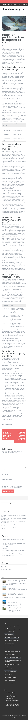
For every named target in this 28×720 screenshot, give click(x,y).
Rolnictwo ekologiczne (14, 9)
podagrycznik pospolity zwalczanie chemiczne (13, 661)
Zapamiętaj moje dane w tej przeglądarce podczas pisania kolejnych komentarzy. (12, 487)
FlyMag (22, 715)
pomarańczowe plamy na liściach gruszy (12, 665)
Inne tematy (5, 566)
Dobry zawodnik (9, 698)
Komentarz (5, 454)
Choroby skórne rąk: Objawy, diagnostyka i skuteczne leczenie (15, 5)
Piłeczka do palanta (10, 692)
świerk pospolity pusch (10, 683)
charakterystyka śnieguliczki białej (12, 626)
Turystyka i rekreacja (7, 424)
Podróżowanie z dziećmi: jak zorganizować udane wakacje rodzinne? (12, 706)
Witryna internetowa (7, 479)
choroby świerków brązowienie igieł (13, 628)
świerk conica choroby (10, 680)
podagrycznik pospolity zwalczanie (13, 657)
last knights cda (8, 648)
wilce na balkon (8, 674)
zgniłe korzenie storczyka (10, 677)
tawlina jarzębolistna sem (10, 671)
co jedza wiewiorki (9, 634)
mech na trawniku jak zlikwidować (12, 651)
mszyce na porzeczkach (10, 654)
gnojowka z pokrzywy (10, 643)
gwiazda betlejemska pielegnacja (12, 646)
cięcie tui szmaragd (9, 631)
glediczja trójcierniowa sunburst (12, 640)
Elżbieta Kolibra (15, 45)
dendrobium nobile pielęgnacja (12, 637)
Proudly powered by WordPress (10, 715)
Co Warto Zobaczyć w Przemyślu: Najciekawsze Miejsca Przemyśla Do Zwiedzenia (16, 595)
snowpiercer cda (8, 668)
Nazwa (4, 469)
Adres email (5, 474)
